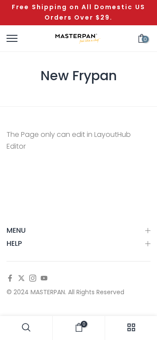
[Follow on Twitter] (21, 279)
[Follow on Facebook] (10, 279)
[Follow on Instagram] (32, 279)
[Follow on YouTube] (44, 279)
